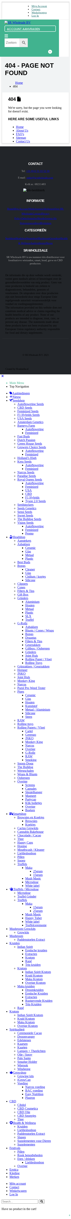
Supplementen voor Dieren (34, 1141)
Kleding (14, 1173)
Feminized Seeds (27, 411)
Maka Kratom (34, 979)
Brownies (31, 821)
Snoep (21, 860)
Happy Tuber (33, 918)
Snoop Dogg (25, 763)
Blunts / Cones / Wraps (39, 630)
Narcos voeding (35, 1087)
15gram (38, 875)
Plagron (30, 1097)
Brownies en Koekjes (30, 817)
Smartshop (32, 238)
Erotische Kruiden (36, 993)
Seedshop (10, 238)
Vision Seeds (25, 522)
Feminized (31, 432)
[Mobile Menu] (6, 36)
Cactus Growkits (27, 828)
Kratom (30, 957)
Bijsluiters (45, 223)
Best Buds (23, 562)
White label (32, 885)
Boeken (30, 810)
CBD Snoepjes (26, 1115)
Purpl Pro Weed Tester (31, 688)
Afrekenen (48, 208)
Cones (21, 587)
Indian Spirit (25, 946)
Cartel (29, 731)
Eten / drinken (26, 1158)
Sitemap (21, 137)
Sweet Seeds (25, 515)
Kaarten (22, 1047)
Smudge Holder (27, 1061)
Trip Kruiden (33, 1004)
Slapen (21, 1137)
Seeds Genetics (26, 508)
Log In (35, 15)
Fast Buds (23, 436)
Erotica (13, 1169)
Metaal (29, 555)
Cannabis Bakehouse (30, 831)
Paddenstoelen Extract (31, 939)
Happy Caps (25, 842)
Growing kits (25, 1076)
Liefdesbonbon (26, 853)
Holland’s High (26, 458)
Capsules (30, 788)
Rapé (28, 961)
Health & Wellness (24, 1123)
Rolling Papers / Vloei (31, 727)
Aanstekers (24, 540)
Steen (28, 716)
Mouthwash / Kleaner (30, 849)
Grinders (22, 598)
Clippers (22, 583)
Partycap (30, 799)
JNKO (21, 673)
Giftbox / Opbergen (37, 648)
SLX (28, 616)
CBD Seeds (24, 407)
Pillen (20, 857)
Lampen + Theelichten (31, 1051)
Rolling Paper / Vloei (38, 659)
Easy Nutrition (34, 1094)
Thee (20, 839)
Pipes (20, 691)
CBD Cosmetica (27, 1108)
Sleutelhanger (33, 792)
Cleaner (30, 569)
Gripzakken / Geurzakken (33, 666)
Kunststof (31, 706)
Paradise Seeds (26, 476)
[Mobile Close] (3, 376)
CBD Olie (23, 1112)
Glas (28, 551)
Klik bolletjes (33, 803)
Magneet (30, 795)
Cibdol (21, 1105)
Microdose (31, 882)
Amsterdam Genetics (30, 422)
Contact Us (23, 141)
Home (20, 127)
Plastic (29, 558)
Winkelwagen (39, 12)
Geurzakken (32, 645)
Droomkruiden (34, 990)
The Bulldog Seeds (29, 519)
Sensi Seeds (24, 512)
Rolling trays (25, 724)
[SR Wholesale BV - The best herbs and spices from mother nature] (18, 22)
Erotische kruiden (36, 950)
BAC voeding (34, 1090)
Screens (30, 785)
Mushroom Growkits (22, 928)
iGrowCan (24, 1079)
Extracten (31, 954)
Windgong (23, 1069)
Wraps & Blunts (27, 774)
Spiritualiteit (16, 1029)
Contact (36, 9)
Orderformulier (29, 218)
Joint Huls (31, 655)
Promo (29, 533)
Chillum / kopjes (35, 576)
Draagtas (30, 637)
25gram (38, 871)
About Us (22, 130)
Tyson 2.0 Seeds (35, 501)
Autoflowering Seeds (30, 404)
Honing (22, 846)
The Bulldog (25, 767)
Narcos (21, 684)
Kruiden (14, 943)
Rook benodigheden (30, 1155)
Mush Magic (33, 878)
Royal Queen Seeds (29, 479)
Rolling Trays (33, 663)
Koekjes (30, 824)
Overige (30, 749)
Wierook (22, 1065)
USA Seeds (24, 418)
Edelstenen (24, 1040)
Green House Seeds (29, 443)
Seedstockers (25, 504)
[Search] (42, 1201)
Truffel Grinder (26, 896)
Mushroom (44, 238)
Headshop (21, 238)
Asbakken (23, 544)
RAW (21, 720)
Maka (28, 867)
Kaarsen (22, 1043)
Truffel (29, 619)
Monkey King (26, 680)
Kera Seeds (24, 461)
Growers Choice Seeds (31, 447)
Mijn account (39, 6)
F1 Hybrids (32, 497)
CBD (28, 494)
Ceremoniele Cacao (29, 1033)
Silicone (30, 580)
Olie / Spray (24, 1054)
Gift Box (22, 594)
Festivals (14, 1148)
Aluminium (32, 601)
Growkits (23, 932)
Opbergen (23, 778)
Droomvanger (26, 1036)
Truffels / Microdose (26, 889)
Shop (40, 218)
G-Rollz (22, 623)
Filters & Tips (25, 591)
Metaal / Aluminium (37, 709)
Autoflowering (34, 429)
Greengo (30, 734)
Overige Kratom (35, 982)
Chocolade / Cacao (29, 835)
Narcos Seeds (25, 472)
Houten (30, 605)
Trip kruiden (33, 964)
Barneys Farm (26, 425)
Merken (14, 1176)
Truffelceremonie (36, 925)
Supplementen (26, 1144)
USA (28, 490)
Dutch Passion (26, 440)
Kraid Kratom (34, 975)
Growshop (55, 238)
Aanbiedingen (38, 243)
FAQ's (20, 134)
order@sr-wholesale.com (40, 177)
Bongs (21, 565)
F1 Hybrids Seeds (28, 415)
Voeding (22, 1083)
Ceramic (30, 547)
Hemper (22, 670)
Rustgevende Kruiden (38, 1000)
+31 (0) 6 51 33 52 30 (38, 171)
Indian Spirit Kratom (38, 972)
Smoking (30, 760)
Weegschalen (25, 770)
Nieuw (49, 243)
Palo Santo (24, 1058)
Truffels (22, 864)
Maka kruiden (26, 986)
